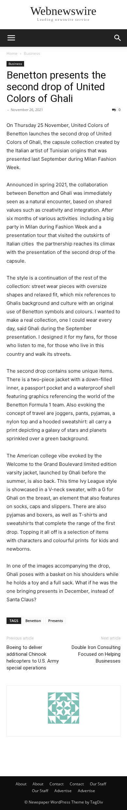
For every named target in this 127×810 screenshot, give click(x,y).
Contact (56, 784)
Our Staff (98, 784)
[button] (11, 38)
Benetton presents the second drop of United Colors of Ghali (56, 87)
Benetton (33, 620)
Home (12, 53)
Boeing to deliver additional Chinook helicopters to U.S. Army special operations (33, 657)
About (21, 784)
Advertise (63, 790)
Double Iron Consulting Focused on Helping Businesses (96, 654)
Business (32, 53)
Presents (55, 620)
